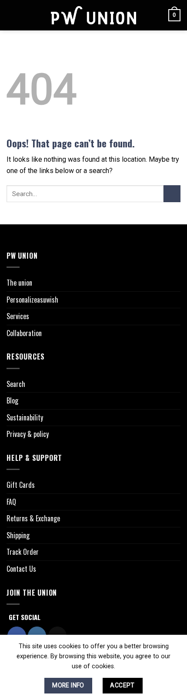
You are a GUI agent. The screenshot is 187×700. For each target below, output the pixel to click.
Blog (12, 400)
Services (18, 316)
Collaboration (24, 333)
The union (19, 282)
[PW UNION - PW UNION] (94, 15)
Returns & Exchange (33, 518)
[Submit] (172, 193)
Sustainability (25, 417)
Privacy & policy (28, 434)
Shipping (18, 535)
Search (16, 384)
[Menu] (12, 15)
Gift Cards (21, 485)
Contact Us (21, 568)
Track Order (23, 552)
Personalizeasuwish (32, 299)
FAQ (11, 502)
